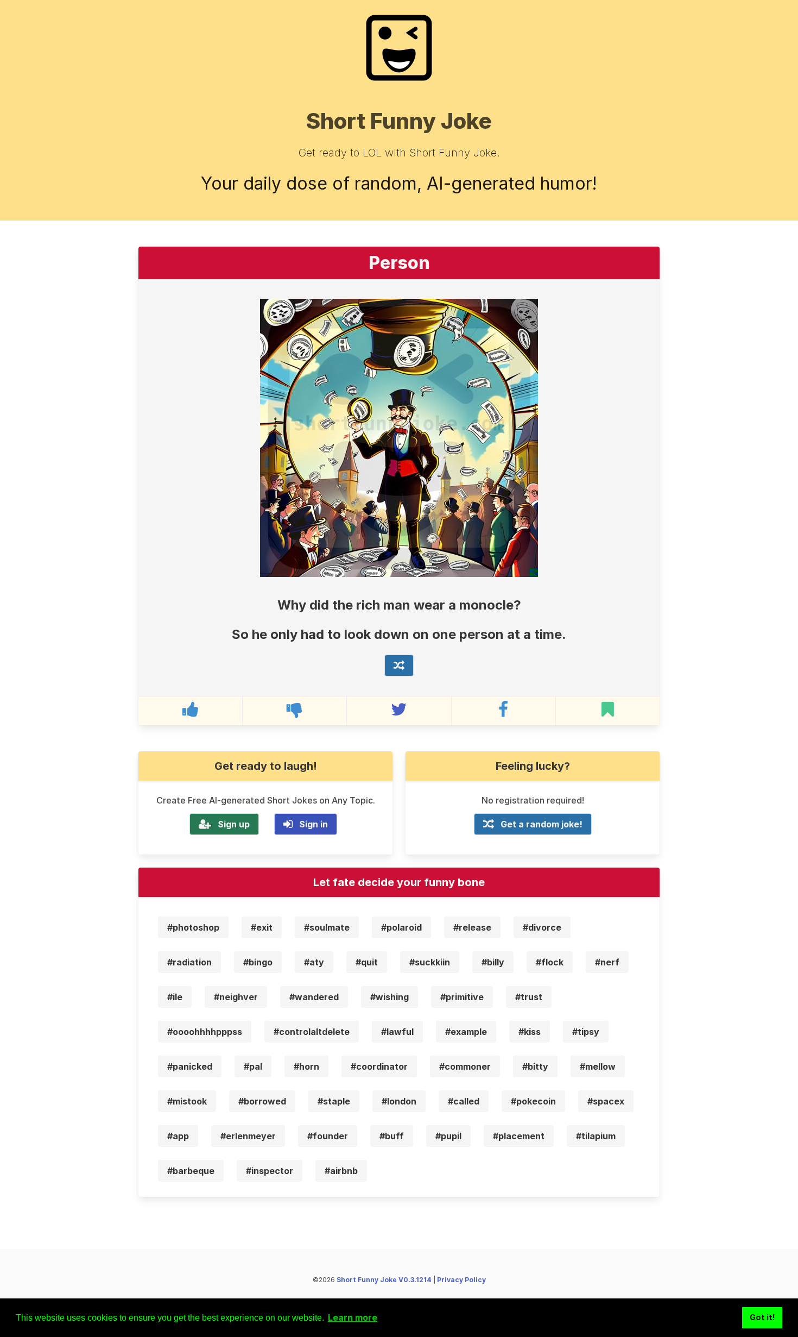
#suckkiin (429, 962)
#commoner (465, 1066)
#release (472, 927)
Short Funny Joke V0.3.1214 (384, 1280)
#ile (174, 996)
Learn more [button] (352, 1317)
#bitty (535, 1066)
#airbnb (341, 1170)
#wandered (314, 996)
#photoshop (193, 927)
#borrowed (262, 1101)
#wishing (389, 996)
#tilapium (596, 1136)
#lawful (397, 1031)
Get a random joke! (541, 824)
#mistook (187, 1101)
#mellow (598, 1066)
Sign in (313, 824)
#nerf (607, 962)
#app (178, 1136)
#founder (327, 1136)
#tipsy (585, 1031)
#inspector (269, 1170)
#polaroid (401, 927)
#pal (253, 1066)
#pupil (448, 1136)
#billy (493, 962)
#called (463, 1101)
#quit (367, 962)
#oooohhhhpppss (204, 1031)
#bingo (258, 962)
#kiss (529, 1031)
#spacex (605, 1101)
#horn (306, 1066)
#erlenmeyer (248, 1136)
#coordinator (379, 1066)
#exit (262, 927)
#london (399, 1101)
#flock (549, 962)
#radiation (189, 962)
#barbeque (190, 1170)
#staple (334, 1101)
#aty (314, 962)
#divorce (542, 927)
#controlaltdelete (312, 1031)
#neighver (236, 996)
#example (466, 1031)
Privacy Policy (461, 1280)
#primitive (462, 996)
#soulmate (327, 927)
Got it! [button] (762, 1317)
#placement (518, 1136)
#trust (528, 996)
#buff (391, 1136)
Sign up (234, 824)
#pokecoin (533, 1101)
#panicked (189, 1066)
